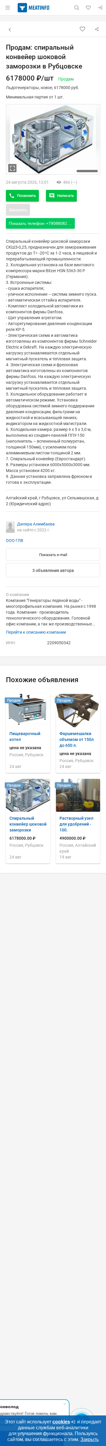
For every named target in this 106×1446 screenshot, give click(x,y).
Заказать (18, 209)
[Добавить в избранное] (82, 29)
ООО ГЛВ (14, 540)
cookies (61, 1421)
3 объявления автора (53, 570)
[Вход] (100, 7)
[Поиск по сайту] (76, 7)
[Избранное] (88, 7)
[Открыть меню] (7, 7)
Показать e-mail (53, 555)
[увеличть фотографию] (12, 168)
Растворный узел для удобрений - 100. (76, 824)
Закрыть (89, 1439)
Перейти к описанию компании (36, 632)
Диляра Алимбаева (36, 524)
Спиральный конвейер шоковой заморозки (28, 824)
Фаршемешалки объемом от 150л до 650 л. (76, 739)
